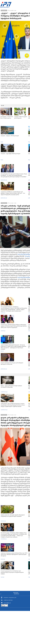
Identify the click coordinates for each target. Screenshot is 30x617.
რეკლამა (16, 593)
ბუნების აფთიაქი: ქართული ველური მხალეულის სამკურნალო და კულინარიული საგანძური (13, 515)
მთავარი (15, 592)
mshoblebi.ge (4, 538)
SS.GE (2, 105)
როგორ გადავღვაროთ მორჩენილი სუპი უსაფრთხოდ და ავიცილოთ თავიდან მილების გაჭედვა (12, 572)
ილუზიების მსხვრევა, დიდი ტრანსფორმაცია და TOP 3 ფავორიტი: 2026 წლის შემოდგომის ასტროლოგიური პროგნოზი (14, 554)
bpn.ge (2, 351)
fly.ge (2, 141)
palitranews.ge (4, 368)
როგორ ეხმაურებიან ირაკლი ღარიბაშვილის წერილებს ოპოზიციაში (12, 363)
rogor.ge (2, 577)
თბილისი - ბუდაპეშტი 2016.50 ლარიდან (10, 153)
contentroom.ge (4, 391)
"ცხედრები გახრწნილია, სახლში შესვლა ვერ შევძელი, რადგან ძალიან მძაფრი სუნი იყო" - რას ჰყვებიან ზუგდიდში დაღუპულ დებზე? (13, 193)
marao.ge (3, 559)
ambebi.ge (3, 312)
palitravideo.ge (4, 180)
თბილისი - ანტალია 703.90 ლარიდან (10, 135)
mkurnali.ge (3, 521)
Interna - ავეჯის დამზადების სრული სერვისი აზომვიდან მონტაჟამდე (11, 386)
